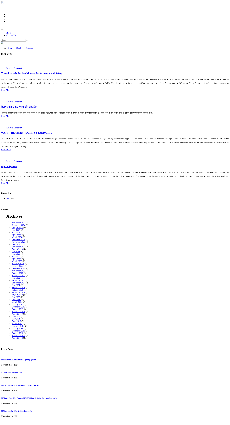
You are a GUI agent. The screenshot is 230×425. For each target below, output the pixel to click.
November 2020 (18, 287)
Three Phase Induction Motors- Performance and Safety (31, 73)
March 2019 (17, 323)
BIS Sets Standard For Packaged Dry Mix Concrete (20, 385)
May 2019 (16, 319)
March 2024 (17, 237)
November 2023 (18, 242)
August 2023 (17, 249)
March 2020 (17, 302)
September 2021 (18, 283)
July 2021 (16, 285)
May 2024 (16, 232)
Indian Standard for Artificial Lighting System (18, 360)
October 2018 (17, 333)
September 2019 (18, 311)
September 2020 (18, 292)
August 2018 (17, 338)
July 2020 (16, 297)
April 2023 (16, 259)
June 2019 (16, 316)
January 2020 (17, 304)
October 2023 (17, 244)
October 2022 (17, 273)
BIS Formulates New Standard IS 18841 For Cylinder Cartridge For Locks (29, 398)
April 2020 (16, 299)
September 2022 (18, 275)
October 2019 (17, 309)
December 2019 (18, 307)
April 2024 (16, 235)
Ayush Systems (9, 166)
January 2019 (17, 328)
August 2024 (17, 227)
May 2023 (16, 256)
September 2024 (18, 225)
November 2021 (18, 280)
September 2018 (18, 335)
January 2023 (17, 266)
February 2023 (18, 263)
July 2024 (16, 230)
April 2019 (16, 321)
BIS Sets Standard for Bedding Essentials (16, 411)
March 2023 (17, 261)
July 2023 (16, 251)
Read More (6, 90)
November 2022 (18, 271)
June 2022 (16, 278)
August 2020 (17, 295)
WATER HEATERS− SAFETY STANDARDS (26, 132)
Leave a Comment (14, 68)
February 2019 (18, 326)
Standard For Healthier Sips (11, 372)
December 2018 (18, 331)
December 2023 (18, 239)
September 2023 (18, 247)
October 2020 (17, 290)
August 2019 (17, 314)
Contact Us (11, 35)
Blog (8, 33)
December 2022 (18, 268)
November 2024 (18, 223)
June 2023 (16, 254)
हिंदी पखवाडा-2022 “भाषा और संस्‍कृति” (19, 107)
